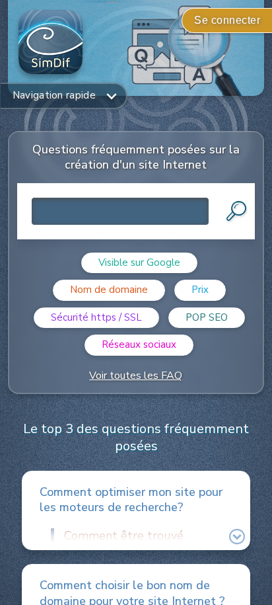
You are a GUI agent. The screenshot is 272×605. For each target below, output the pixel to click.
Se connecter (227, 20)
